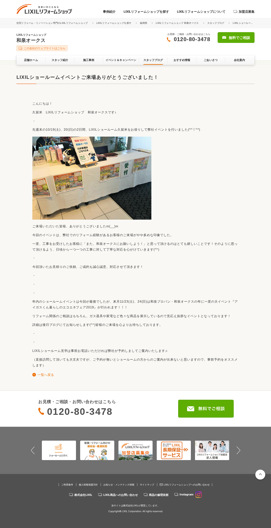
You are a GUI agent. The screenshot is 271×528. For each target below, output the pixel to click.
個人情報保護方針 (88, 484)
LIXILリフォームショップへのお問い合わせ (187, 484)
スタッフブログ (215, 22)
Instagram (186, 494)
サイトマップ (147, 484)
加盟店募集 (247, 12)
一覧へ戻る (45, 374)
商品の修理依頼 (158, 494)
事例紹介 (109, 12)
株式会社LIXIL (83, 494)
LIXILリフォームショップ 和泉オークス (177, 22)
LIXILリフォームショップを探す (146, 12)
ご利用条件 (67, 484)
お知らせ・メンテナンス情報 (118, 484)
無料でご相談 (239, 38)
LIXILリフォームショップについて (201, 12)
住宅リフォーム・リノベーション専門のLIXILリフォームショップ (52, 22)
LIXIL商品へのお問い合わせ (120, 494)
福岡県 (143, 22)
